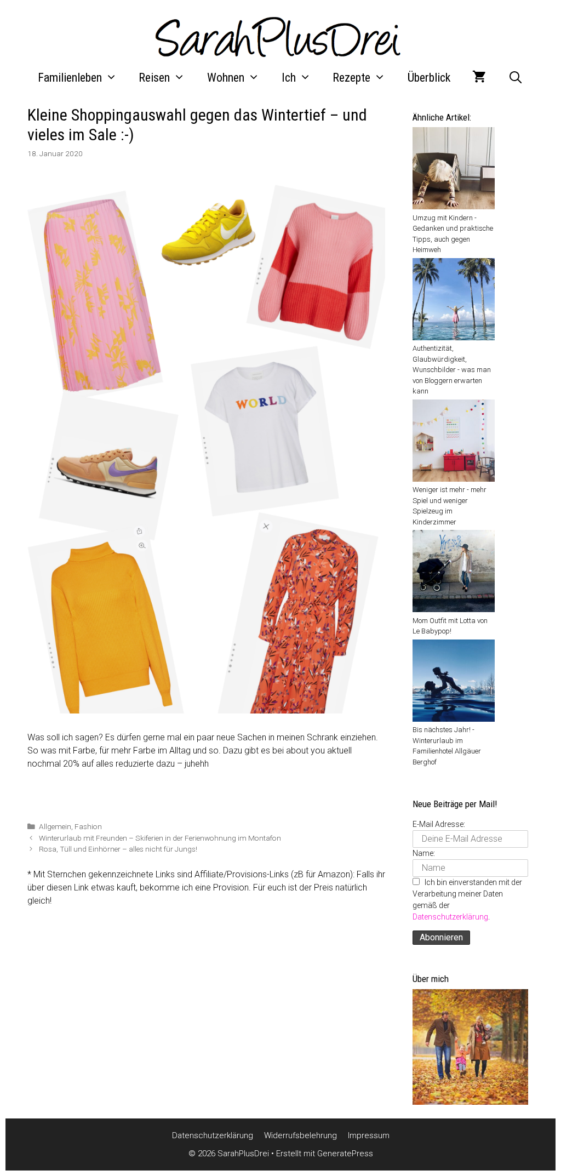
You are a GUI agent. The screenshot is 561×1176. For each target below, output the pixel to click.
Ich (289, 77)
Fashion (88, 826)
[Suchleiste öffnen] (515, 77)
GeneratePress (345, 1153)
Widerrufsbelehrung (300, 1135)
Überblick (429, 77)
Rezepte (351, 77)
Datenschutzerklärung (450, 916)
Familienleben (70, 77)
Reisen (154, 77)
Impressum (369, 1135)
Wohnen (225, 77)
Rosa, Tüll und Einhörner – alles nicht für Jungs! (118, 848)
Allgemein (55, 826)
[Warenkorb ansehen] (479, 77)
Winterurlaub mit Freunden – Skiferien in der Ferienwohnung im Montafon (160, 838)
